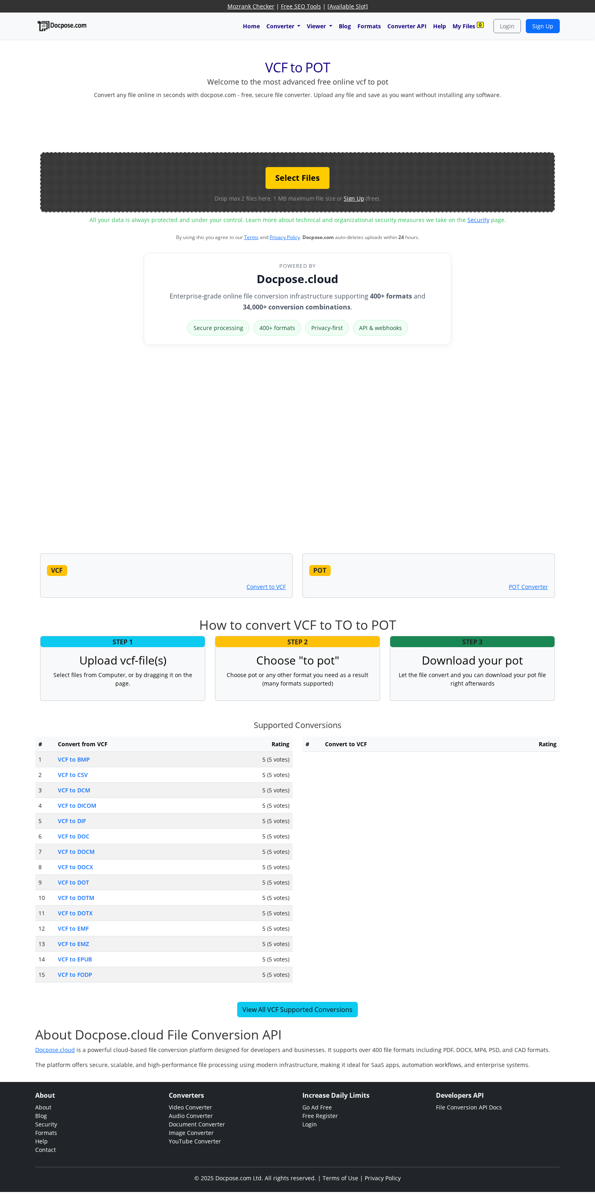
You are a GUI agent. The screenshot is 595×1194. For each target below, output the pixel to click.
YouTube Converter (195, 1141)
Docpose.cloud (297, 278)
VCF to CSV (73, 775)
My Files (467, 25)
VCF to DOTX (75, 913)
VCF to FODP (75, 974)
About (43, 1107)
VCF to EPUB (75, 959)
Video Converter (190, 1107)
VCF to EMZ (73, 944)
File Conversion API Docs (469, 1107)
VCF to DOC (73, 836)
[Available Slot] (347, 6)
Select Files (297, 177)
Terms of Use (340, 1178)
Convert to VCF (266, 587)
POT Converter (528, 587)
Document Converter (197, 1124)
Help (439, 26)
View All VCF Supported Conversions (297, 1009)
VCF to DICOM (77, 805)
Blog (345, 26)
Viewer (317, 26)
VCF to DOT (73, 882)
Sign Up (542, 26)
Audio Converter (191, 1116)
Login (507, 26)
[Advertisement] (297, 124)
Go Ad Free (317, 1107)
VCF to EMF (73, 928)
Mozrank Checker (250, 6)
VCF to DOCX (75, 867)
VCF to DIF (72, 821)
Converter (281, 26)
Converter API (407, 26)
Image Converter (191, 1133)
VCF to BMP (74, 759)
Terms (251, 237)
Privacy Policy (285, 237)
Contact (45, 1150)
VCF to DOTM (76, 898)
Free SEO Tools (301, 6)
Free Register (320, 1116)
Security (478, 220)
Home (251, 26)
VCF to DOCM (76, 851)
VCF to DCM (74, 790)
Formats (369, 26)
